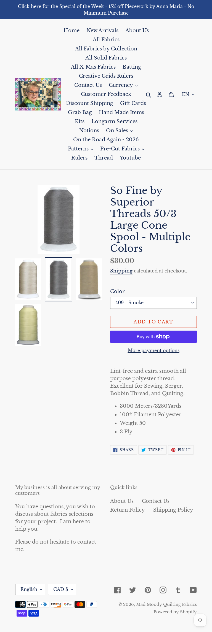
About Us (122, 501)
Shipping (121, 271)
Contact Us (155, 501)
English (28, 589)
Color (117, 291)
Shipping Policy (173, 510)
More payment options (153, 350)
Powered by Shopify (175, 611)
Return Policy (127, 510)
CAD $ (60, 589)
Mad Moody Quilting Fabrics (166, 604)
